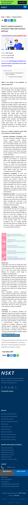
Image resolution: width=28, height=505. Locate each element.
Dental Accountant (6, 457)
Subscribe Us (7, 471)
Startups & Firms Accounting (9, 459)
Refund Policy (22, 499)
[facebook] (5, 20)
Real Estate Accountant (7, 450)
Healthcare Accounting (7, 455)
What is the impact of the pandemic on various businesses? (14, 73)
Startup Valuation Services (8, 437)
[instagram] (12, 387)
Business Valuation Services (8, 435)
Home (2, 17)
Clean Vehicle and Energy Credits (10, 486)
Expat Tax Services (6, 429)
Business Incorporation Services (9, 422)
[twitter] (8, 20)
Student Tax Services (6, 432)
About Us (4, 499)
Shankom (16, 495)
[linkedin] (11, 20)
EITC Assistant (5, 482)
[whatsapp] (15, 20)
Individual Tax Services (7, 419)
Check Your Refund (6, 480)
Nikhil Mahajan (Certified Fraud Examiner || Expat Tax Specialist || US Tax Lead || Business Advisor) (14, 63)
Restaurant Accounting (7, 453)
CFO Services (4, 424)
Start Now (21, 3)
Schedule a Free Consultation (16, 77)
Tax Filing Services (7, 2)
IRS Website (4, 477)
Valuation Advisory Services (8, 440)
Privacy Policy (13, 499)
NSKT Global (9, 53)
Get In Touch (21, 471)
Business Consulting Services (9, 414)
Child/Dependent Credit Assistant (10, 484)
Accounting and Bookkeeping (9, 417)
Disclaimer (11, 502)
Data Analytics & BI (6, 427)
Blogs (8, 17)
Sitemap (18, 502)
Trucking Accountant (7, 448)
